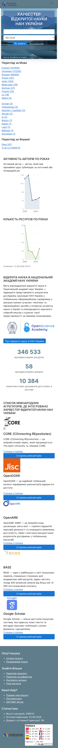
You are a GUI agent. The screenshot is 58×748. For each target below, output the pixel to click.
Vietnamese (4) (10, 107)
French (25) (8, 91)
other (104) (8, 81)
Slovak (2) (7, 113)
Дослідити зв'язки (16, 680)
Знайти (21, 43)
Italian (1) (6, 123)
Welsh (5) (7, 98)
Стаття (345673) (11, 147)
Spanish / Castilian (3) (13, 110)
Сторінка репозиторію (29, 455)
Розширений (37, 43)
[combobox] (29, 31)
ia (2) (4, 117)
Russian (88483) (10, 74)
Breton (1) (7, 120)
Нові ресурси (13, 683)
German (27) (8, 88)
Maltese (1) (7, 130)
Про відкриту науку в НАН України (24, 341)
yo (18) (5, 94)
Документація (14, 698)
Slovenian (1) (8, 133)
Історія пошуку (14, 658)
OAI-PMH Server (15, 702)
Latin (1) (6, 127)
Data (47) (7, 144)
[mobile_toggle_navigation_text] (51, 3)
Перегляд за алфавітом (19, 676)
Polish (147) (8, 78)
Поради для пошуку (17, 695)
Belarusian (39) (10, 84)
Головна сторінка (13, 451)
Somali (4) (7, 103)
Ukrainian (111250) (11, 71)
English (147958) (11, 67)
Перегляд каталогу (16, 673)
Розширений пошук (17, 661)
